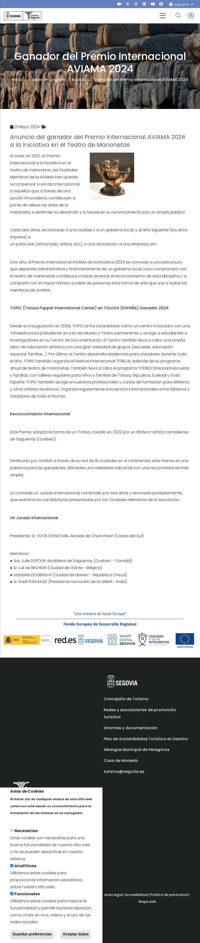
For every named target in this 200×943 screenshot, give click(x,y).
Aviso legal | (114, 895)
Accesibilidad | (137, 895)
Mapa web (147, 901)
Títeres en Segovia (47, 79)
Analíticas (25, 866)
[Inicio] (22, 15)
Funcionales (27, 894)
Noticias (80, 79)
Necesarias (26, 831)
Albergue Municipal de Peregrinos (137, 749)
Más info (18, 820)
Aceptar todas (76, 934)
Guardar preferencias (32, 934)
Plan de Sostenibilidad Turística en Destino (146, 739)
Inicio (17, 79)
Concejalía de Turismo (126, 699)
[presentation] (119, 4)
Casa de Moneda (121, 760)
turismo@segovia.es (124, 771)
